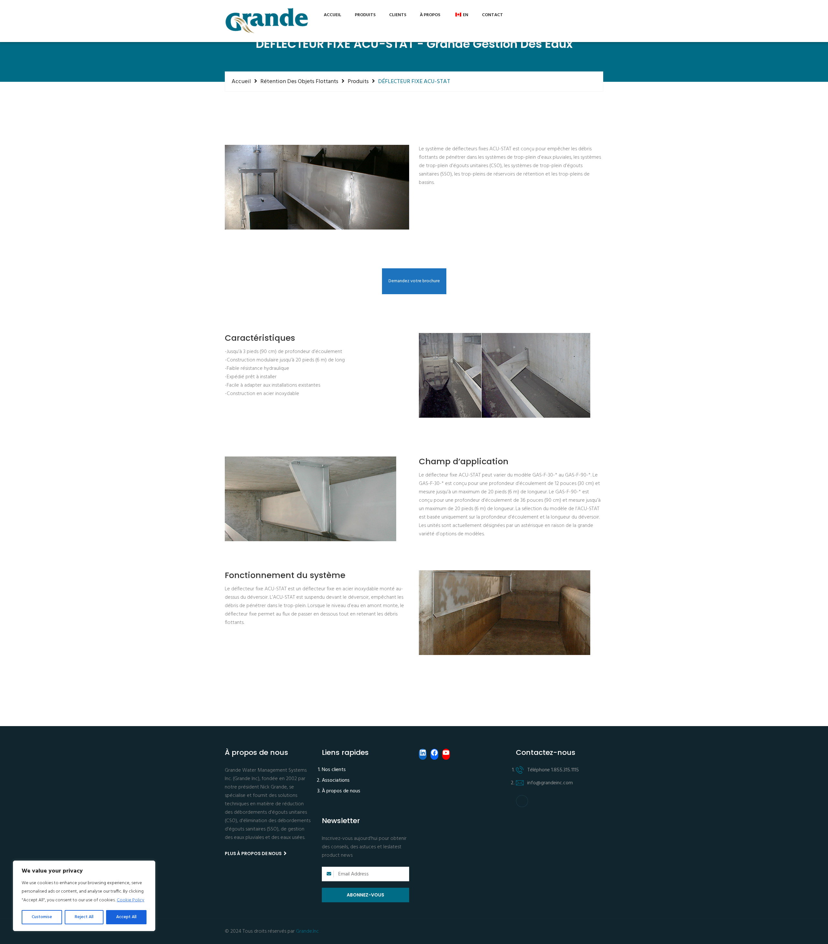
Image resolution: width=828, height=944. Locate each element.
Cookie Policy (130, 900)
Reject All (84, 917)
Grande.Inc (307, 931)
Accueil (332, 15)
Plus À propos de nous (254, 853)
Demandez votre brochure (414, 281)
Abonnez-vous (365, 895)
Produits (365, 15)
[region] (84, 896)
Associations (336, 781)
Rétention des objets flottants (299, 81)
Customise (42, 917)
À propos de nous (341, 791)
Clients (397, 15)
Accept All (126, 917)
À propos (430, 15)
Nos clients (334, 770)
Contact (492, 15)
